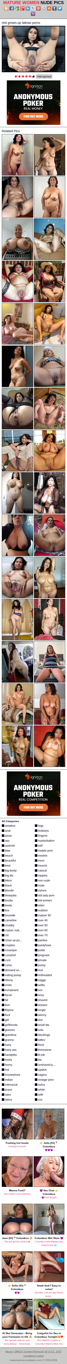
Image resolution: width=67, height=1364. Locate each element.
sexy (40, 995)
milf (40, 845)
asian (8, 835)
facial (8, 995)
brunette (9, 915)
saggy (41, 980)
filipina (8, 1009)
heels (8, 1059)
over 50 (42, 925)
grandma (10, 1034)
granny (9, 1039)
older (40, 905)
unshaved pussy (48, 1064)
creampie (10, 950)
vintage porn (45, 1079)
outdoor (42, 910)
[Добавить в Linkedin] (28, 8)
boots (8, 905)
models (42, 855)
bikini (8, 880)
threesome (44, 1049)
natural (42, 870)
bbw (7, 850)
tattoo (41, 1039)
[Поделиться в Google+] (22, 8)
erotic (8, 985)
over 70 (42, 935)
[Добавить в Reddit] (44, 8)
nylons (41, 890)
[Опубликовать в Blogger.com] (6, 8)
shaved (42, 1000)
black (8, 885)
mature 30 (44, 915)
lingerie (42, 835)
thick (40, 1044)
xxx (39, 1099)
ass (6, 840)
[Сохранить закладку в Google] (17, 8)
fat (6, 1000)
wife (40, 1094)
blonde (9, 890)
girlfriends (11, 1024)
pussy (41, 965)
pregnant (43, 955)
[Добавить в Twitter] (60, 8)
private (42, 960)
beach (8, 855)
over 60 (42, 930)
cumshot (10, 955)
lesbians (43, 830)
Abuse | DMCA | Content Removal (24, 1351)
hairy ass (10, 1049)
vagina (42, 1074)
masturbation (45, 840)
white (41, 1089)
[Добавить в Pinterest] (38, 8)
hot (6, 1069)
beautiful (10, 860)
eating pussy (12, 975)
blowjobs (10, 895)
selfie (41, 985)
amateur (9, 825)
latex (7, 1094)
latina (8, 1099)
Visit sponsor (44, 76)
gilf (6, 1019)
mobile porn (45, 850)
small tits (43, 1024)
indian (8, 1079)
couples (9, 945)
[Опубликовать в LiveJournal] (33, 8)
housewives (12, 1074)
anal (7, 830)
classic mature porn (17, 930)
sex (40, 990)
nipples (42, 875)
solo (40, 1029)
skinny (41, 1014)
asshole (9, 845)
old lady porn (45, 895)
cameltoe (10, 920)
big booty (10, 870)
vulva (41, 1084)
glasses (9, 1029)
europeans (11, 990)
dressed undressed (16, 970)
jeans (8, 1089)
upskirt (41, 1069)
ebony (8, 980)
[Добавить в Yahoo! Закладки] (33, 14)
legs (40, 825)
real (40, 970)
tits (39, 1059)
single (41, 1009)
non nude (43, 880)
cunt (7, 960)
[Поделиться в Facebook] (11, 8)
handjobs (10, 1054)
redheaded (44, 975)
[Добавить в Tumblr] (54, 8)
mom (40, 860)
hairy (7, 1044)
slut (40, 1019)
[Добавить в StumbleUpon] (49, 8)
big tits (8, 875)
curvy (8, 965)
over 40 (42, 920)
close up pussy (14, 940)
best (7, 865)
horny (8, 1064)
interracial (11, 1084)
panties (42, 940)
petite (41, 950)
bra (6, 910)
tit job (41, 1054)
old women (44, 900)
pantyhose (44, 945)
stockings (43, 1034)
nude (40, 885)
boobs (8, 900)
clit (6, 935)
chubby (9, 925)
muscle (42, 865)
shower (42, 1005)
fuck (7, 1014)
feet (7, 1005)
